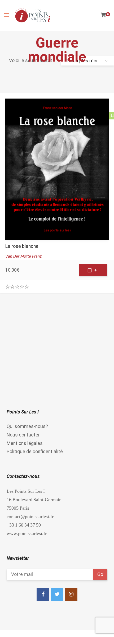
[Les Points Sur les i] (32, 15)
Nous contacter (23, 435)
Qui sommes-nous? (27, 426)
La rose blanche (21, 246)
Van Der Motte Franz (23, 256)
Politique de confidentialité (35, 451)
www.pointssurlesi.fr (27, 533)
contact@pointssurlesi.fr (30, 516)
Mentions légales (25, 443)
